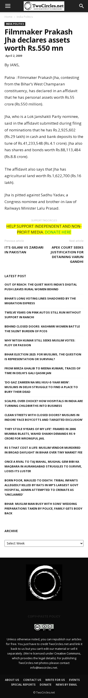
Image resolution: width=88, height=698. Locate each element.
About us (12, 680)
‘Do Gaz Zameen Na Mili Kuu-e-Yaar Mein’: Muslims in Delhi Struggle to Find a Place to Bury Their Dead (41, 387)
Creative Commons (67, 653)
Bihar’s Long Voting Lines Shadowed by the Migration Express (40, 300)
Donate (45, 685)
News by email (66, 685)
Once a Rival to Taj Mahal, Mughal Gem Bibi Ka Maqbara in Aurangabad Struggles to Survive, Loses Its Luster (43, 466)
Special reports (23, 685)
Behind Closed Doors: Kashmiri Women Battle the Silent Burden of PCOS (42, 328)
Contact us (32, 680)
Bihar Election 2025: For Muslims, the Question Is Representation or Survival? (43, 356)
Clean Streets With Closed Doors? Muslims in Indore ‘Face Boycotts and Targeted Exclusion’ (44, 417)
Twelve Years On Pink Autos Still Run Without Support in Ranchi (43, 314)
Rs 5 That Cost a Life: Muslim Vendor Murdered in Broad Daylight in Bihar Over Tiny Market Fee (43, 450)
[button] (81, 6)
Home (8, 17)
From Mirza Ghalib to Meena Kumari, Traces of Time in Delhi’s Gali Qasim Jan (43, 370)
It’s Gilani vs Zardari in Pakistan (24, 249)
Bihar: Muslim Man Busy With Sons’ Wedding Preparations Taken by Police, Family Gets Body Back (43, 508)
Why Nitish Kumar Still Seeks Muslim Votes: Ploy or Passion (40, 342)
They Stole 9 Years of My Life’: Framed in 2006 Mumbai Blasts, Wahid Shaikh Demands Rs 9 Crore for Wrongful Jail (40, 433)
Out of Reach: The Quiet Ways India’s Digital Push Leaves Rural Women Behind (41, 286)
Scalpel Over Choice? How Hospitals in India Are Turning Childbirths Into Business (44, 403)
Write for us (55, 680)
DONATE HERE (58, 232)
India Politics (25, 17)
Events (74, 680)
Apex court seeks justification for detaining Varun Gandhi (67, 254)
